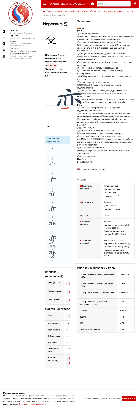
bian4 (49, 65)
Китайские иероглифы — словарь (119, 11)
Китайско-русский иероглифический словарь (78, 11)
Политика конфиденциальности (32, 404)
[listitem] (20, 31)
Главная (48, 11)
